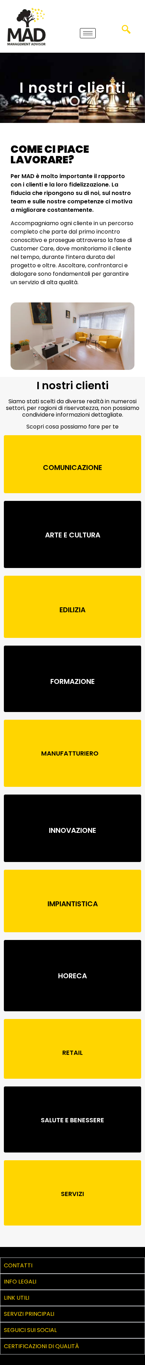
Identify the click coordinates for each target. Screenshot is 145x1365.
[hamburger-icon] (88, 33)
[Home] (26, 26)
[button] (126, 32)
